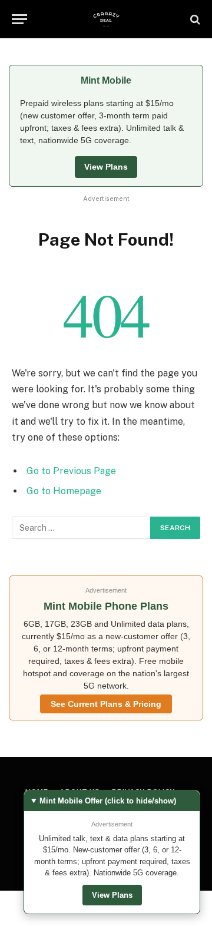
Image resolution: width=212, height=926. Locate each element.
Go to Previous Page (71, 471)
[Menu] (19, 19)
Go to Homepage (63, 491)
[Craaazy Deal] (106, 19)
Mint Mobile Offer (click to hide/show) (107, 800)
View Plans (106, 166)
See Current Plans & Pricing (106, 704)
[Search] (194, 19)
